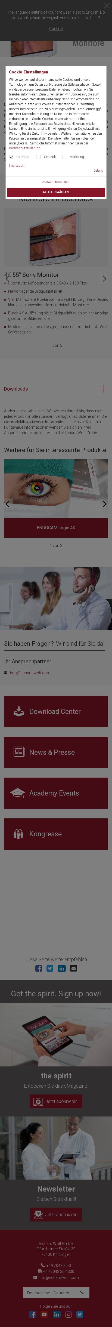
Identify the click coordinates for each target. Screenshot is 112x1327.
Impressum (17, 166)
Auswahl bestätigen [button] (55, 182)
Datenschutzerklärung (24, 148)
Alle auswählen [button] (56, 192)
